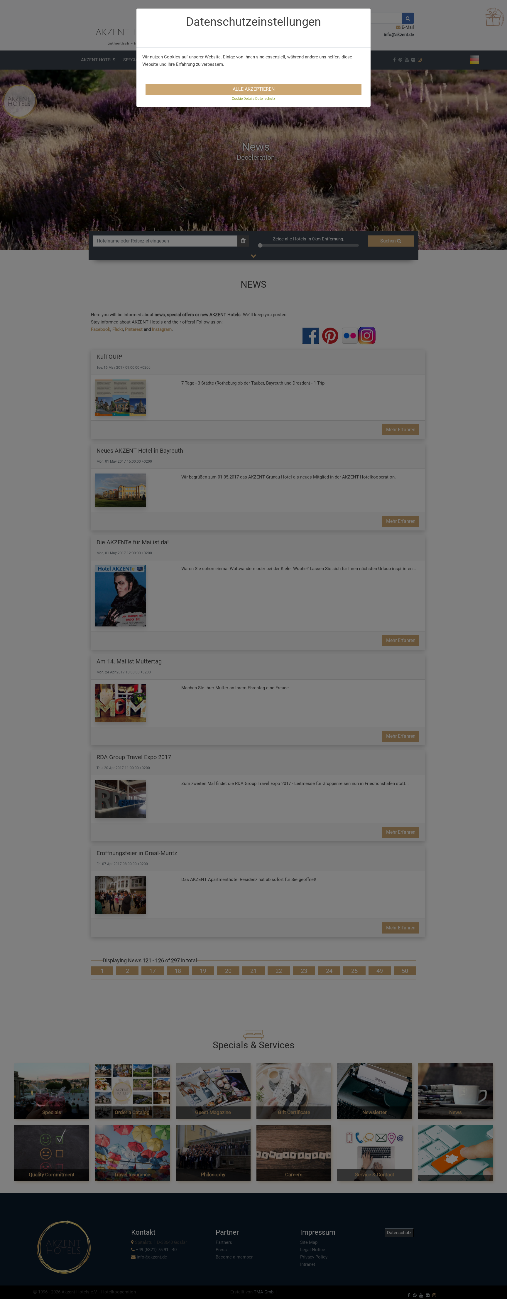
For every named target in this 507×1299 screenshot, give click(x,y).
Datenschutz (265, 99)
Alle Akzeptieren (254, 89)
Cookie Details (243, 99)
